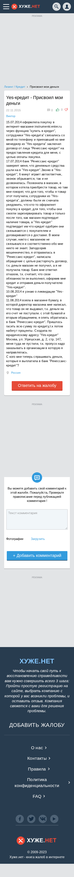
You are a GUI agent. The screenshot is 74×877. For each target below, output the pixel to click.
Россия (16, 372)
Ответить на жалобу (37, 385)
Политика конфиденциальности (37, 782)
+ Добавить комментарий (37, 555)
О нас (37, 747)
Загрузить (38, 539)
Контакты (36, 758)
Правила (37, 769)
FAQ (37, 796)
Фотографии (14, 539)
